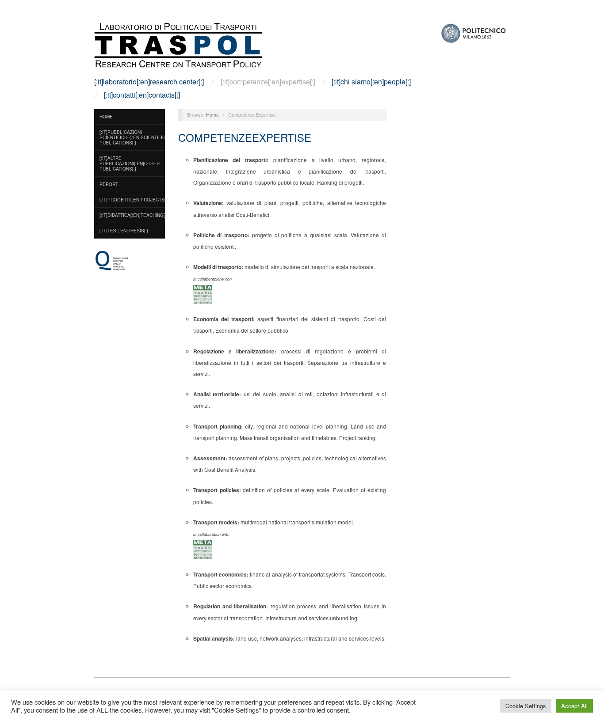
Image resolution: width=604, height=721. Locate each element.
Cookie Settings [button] (525, 706)
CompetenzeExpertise (244, 137)
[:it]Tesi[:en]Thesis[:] (123, 231)
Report (108, 184)
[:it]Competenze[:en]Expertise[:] (268, 81)
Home (212, 114)
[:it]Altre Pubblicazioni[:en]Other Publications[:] (129, 163)
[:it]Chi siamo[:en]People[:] (371, 81)
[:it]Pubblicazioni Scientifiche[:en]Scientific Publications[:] (132, 137)
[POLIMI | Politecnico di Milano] (475, 29)
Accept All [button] (574, 706)
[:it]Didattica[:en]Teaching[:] (132, 215)
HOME (106, 117)
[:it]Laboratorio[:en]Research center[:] (149, 81)
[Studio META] (289, 294)
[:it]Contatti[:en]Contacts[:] (142, 95)
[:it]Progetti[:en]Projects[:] (132, 200)
